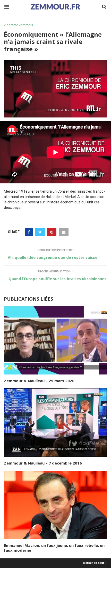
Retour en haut (93, 562)
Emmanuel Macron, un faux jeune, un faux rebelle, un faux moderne (54, 548)
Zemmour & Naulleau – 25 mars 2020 (39, 380)
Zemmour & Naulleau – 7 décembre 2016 (43, 463)
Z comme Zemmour (18, 25)
